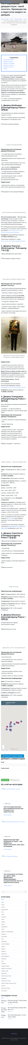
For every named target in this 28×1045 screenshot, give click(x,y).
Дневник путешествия (14, 968)
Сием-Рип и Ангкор (14, 980)
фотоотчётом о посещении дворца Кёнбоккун (13, 241)
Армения (14, 951)
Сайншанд (14, 941)
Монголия (14, 934)
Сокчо (14, 914)
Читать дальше (8, 815)
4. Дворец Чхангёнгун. (9, 65)
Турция (14, 946)
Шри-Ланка (14, 953)
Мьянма (14, 985)
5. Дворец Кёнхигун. (8, 67)
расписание (10, 518)
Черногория (14, 990)
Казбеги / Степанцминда (14, 931)
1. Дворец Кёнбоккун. (8, 59)
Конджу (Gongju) (14, 966)
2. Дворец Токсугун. (8, 61)
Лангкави (14, 963)
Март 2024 (14, 973)
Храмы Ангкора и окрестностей (14, 983)
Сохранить (5, 780)
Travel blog (14, 1033)
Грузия (14, 924)
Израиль (14, 948)
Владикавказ (14, 926)
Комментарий (5, 768)
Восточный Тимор (14, 988)
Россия (14, 907)
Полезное (14, 916)
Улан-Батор (14, 936)
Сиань (14, 919)
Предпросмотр (15, 780)
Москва (14, 921)
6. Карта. (5, 68)
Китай (14, 904)
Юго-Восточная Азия (14, 975)
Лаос (14, 961)
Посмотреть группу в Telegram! (14, 756)
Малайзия (14, 958)
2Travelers (6, 2)
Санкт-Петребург (14, 943)
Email (2, 762)
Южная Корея (18, 19)
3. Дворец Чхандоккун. (9, 63)
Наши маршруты (14, 956)
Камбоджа (14, 978)
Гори (14, 939)
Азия (11, 19)
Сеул (25, 19)
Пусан (14, 929)
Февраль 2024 (14, 971)
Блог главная (4, 19)
